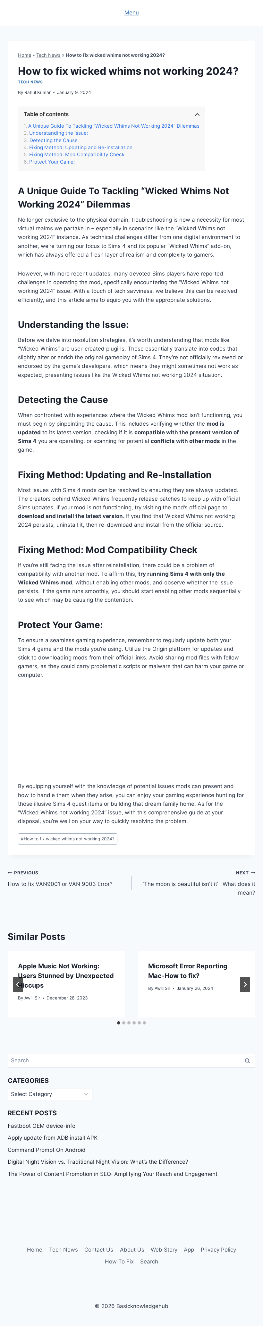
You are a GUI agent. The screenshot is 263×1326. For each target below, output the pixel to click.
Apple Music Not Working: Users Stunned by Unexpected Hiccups (66, 975)
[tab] (118, 1022)
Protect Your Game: (52, 162)
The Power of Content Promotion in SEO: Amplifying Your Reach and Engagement (112, 1174)
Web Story (164, 1249)
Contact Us (98, 1249)
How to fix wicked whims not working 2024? (68, 838)
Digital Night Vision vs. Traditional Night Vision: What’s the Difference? (98, 1162)
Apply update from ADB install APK (53, 1138)
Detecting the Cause (54, 140)
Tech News (48, 55)
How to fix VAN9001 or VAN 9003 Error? (60, 878)
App (189, 1249)
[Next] (245, 984)
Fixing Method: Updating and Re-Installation (80, 147)
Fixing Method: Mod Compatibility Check (76, 154)
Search (149, 1261)
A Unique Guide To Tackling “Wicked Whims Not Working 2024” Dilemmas (113, 126)
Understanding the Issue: (58, 133)
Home (24, 55)
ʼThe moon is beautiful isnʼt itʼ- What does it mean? (199, 883)
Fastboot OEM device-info (41, 1126)
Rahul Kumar (37, 92)
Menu (131, 12)
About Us (132, 1249)
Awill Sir (32, 997)
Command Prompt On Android (47, 1150)
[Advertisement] (131, 734)
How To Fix (119, 1261)
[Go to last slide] (18, 984)
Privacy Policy (218, 1249)
